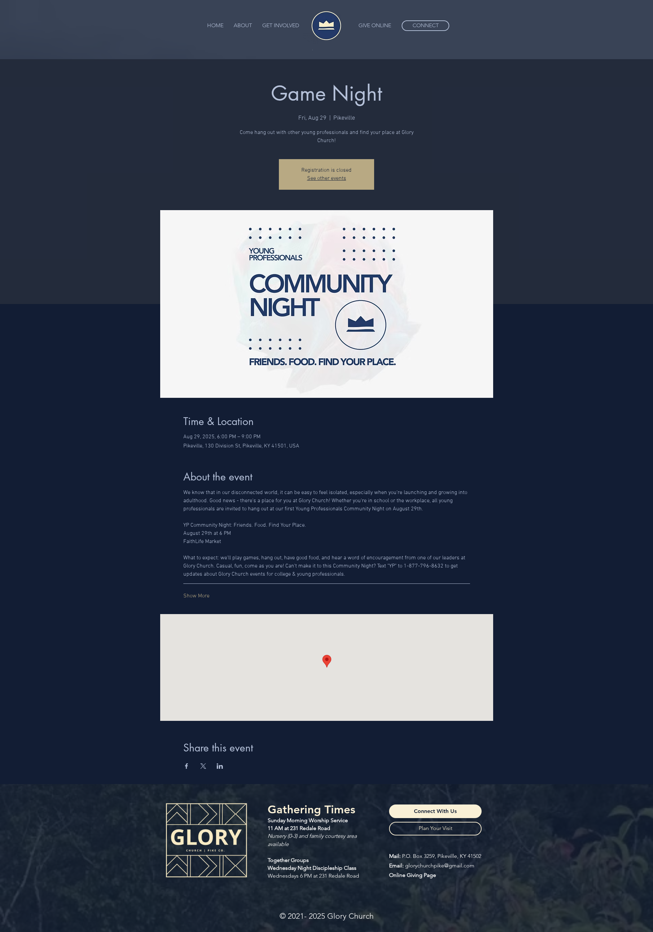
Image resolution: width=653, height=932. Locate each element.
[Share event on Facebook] (186, 766)
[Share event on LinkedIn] (220, 766)
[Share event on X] (203, 766)
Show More (196, 596)
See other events (326, 178)
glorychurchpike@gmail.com (439, 865)
